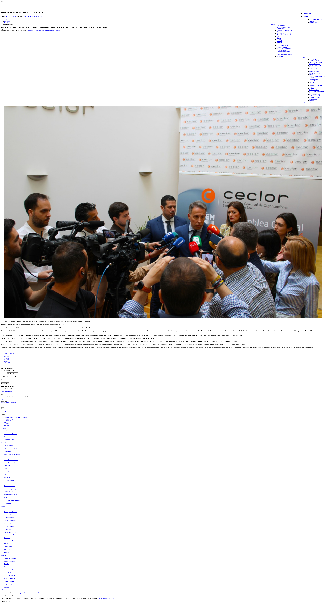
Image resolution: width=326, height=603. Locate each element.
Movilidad (279, 42)
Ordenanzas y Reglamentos (316, 91)
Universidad (280, 56)
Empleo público (313, 79)
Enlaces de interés (314, 80)
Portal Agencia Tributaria (316, 61)
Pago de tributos (313, 67)
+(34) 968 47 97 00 (10, 419)
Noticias (311, 77)
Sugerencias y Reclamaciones (317, 76)
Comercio (38, 30)
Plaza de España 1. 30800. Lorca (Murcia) (16, 417)
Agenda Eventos (307, 13)
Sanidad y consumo (282, 47)
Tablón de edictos (314, 90)
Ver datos (3, 399)
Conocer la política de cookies (106, 598)
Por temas (272, 24)
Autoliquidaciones (314, 68)
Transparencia (313, 59)
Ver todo (3, 365)
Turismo (311, 21)
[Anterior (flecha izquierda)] (1, 407)
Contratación (280, 28)
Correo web (312, 74)
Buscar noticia (4, 383)
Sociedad (6, 359)
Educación (279, 36)
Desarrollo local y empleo (284, 33)
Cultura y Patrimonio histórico (285, 30)
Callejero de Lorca (314, 22)
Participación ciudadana (283, 45)
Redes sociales (313, 99)
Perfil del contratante (314, 70)
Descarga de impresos (315, 65)
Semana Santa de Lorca (315, 19)
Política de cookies (32, 593)
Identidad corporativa (315, 93)
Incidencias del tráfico (315, 73)
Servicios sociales (281, 50)
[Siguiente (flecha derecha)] (3, 407)
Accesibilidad (41, 593)
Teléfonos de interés (314, 96)
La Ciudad (305, 16)
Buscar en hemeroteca (6, 391)
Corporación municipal (315, 87)
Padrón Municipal (281, 44)
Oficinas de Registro (314, 94)
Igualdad (279, 39)
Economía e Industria (48, 30)
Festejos (279, 38)
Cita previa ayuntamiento (316, 71)
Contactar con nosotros (11, 420)
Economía (7, 356)
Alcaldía (311, 88)
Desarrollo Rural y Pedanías (284, 35)
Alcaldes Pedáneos (314, 97)
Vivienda (57, 30)
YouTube (6, 425)
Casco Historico (31, 30)
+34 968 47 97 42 (10, 16)
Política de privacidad (20, 593)
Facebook (7, 402)
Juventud (279, 41)
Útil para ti (305, 57)
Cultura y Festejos (9, 353)
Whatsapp (13, 402)
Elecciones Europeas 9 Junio (317, 62)
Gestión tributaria (281, 25)
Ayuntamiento (306, 84)
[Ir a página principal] (11, 7)
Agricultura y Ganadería (283, 27)
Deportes (279, 31)
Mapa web (312, 82)
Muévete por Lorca (314, 18)
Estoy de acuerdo (5, 601)
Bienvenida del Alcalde (315, 85)
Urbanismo (7, 362)
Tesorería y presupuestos (283, 51)
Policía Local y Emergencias (284, 48)
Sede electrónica (307, 102)
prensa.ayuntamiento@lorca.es (32, 16)
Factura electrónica (314, 64)
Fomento (6, 358)
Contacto (311, 100)
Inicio (5, 19)
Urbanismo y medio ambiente (285, 54)
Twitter (3, 402)
